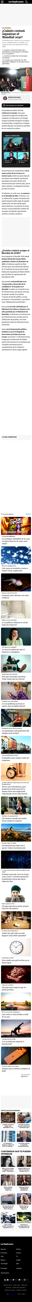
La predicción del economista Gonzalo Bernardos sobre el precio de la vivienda (24, 1145)
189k (10, 1280)
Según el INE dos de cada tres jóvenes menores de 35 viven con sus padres (24, 1170)
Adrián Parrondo (14, 97)
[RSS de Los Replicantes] (5, 1280)
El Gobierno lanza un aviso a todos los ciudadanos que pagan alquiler (24, 1126)
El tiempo (4, 1268)
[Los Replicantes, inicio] (16, 2)
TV (17, 1256)
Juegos (18, 1260)
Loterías (19, 1268)
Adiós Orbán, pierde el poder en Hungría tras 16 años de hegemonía (8, 1226)
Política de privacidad (19, 1287)
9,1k (21, 1280)
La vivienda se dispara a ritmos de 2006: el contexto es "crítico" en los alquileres (8, 1145)
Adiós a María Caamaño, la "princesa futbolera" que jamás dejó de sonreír (8, 1188)
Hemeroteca (5, 1273)
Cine (2, 1256)
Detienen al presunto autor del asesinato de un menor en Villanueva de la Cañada (24, 1226)
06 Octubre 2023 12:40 (15, 99)
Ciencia (18, 1253)
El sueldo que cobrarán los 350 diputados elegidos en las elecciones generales (15, 61)
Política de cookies (10, 1290)
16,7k (16, 1280)
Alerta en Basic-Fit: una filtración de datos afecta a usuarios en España (8, 1207)
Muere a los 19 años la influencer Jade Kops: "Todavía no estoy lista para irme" (8, 1170)
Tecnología (4, 1263)
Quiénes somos (7, 1285)
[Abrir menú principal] (2, 2)
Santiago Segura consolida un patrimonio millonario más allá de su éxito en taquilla (24, 1188)
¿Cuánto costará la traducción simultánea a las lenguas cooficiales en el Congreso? (15, 51)
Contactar (8, 1287)
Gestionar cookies (21, 1290)
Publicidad (24, 1285)
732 (26, 1280)
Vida (17, 1263)
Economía (4, 1253)
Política (18, 1249)
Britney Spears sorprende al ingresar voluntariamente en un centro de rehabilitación (24, 1207)
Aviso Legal (16, 1285)
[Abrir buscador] (26, 2)
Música (3, 1260)
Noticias (3, 1249)
